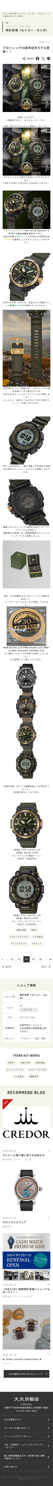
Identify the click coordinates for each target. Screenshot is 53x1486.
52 (12, 959)
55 (33, 959)
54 (26, 959)
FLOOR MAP (27, 1010)
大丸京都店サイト (13, 1419)
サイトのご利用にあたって (17, 1427)
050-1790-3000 (28, 1410)
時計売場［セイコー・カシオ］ (22, 14)
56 (41, 959)
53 (19, 959)
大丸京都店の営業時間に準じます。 (33, 1029)
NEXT (44, 966)
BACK (8, 966)
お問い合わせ (10, 1466)
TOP (5, 14)
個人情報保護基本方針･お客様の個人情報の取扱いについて (24, 1457)
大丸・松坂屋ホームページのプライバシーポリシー (24, 1446)
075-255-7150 (27, 1017)
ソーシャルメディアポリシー (18, 1436)
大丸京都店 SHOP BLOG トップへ (25, 1373)
